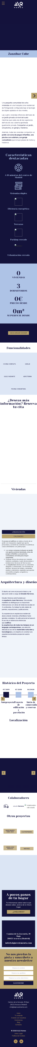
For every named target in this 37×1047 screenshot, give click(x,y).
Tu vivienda (18, 1015)
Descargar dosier (18, 333)
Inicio (18, 1013)
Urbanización (18, 532)
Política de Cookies (18, 1036)
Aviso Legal (18, 1033)
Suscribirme (18, 983)
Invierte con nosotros (18, 1018)
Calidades (18, 536)
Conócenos (19, 1020)
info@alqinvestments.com (18, 943)
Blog (18, 1022)
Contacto (18, 1025)
